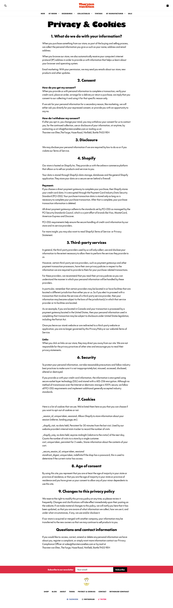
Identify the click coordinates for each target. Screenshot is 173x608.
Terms (72, 591)
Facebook (73, 599)
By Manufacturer (114, 13)
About (63, 591)
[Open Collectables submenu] (92, 13)
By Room (53, 13)
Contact (102, 591)
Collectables (83, 13)
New (43, 13)
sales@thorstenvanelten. (77, 544)
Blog (54, 591)
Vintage (99, 13)
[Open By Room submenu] (58, 13)
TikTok (103, 599)
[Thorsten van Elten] (86, 5)
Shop (46, 591)
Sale (130, 13)
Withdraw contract (119, 591)
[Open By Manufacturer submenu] (125, 13)
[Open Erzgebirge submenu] (74, 13)
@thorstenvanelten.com (74, 128)
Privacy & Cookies (86, 591)
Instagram (89, 599)
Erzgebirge (67, 13)
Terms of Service (102, 231)
